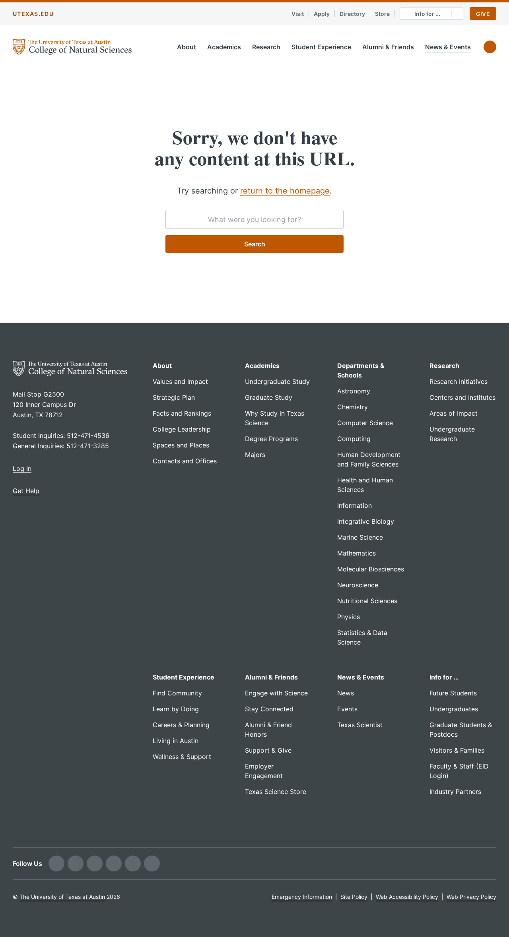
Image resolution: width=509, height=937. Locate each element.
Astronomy (353, 391)
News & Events (448, 47)
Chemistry (352, 407)
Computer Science (365, 423)
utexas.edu (33, 13)
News (345, 693)
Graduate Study (268, 397)
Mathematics (356, 553)
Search (254, 244)
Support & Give (268, 750)
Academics (224, 47)
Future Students (453, 693)
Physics (348, 617)
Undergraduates (453, 709)
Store (382, 13)
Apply (322, 13)
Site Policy (353, 896)
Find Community (177, 693)
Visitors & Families (456, 750)
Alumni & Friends (388, 47)
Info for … (444, 677)
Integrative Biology (365, 521)
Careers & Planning (181, 725)
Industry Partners (455, 792)
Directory (352, 13)
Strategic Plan (174, 397)
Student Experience (321, 47)
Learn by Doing (176, 709)
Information (354, 505)
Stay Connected (269, 709)
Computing (354, 439)
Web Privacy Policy (471, 896)
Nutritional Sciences (367, 601)
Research (266, 47)
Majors (255, 455)
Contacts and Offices (185, 461)
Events (347, 709)
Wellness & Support (182, 757)
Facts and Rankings (182, 413)
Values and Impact (180, 381)
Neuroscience (357, 585)
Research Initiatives (458, 381)
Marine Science (360, 537)
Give (483, 13)
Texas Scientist (360, 725)
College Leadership (182, 429)
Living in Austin (175, 741)
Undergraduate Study (277, 381)
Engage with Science (276, 693)
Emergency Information (302, 896)
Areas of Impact (453, 413)
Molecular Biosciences (370, 569)
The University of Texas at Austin (62, 896)
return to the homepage (285, 191)
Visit (297, 13)
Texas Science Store (275, 792)
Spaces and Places (181, 445)
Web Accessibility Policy (407, 896)
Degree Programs (271, 439)
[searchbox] (254, 219)
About (186, 47)
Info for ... (427, 13)
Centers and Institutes (462, 397)
